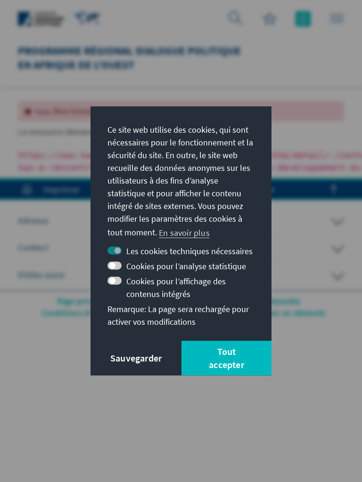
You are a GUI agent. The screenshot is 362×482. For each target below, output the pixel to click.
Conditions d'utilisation (86, 312)
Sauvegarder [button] (136, 358)
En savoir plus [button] (184, 232)
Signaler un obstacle (287, 312)
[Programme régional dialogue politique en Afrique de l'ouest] (88, 17)
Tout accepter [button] (226, 357)
